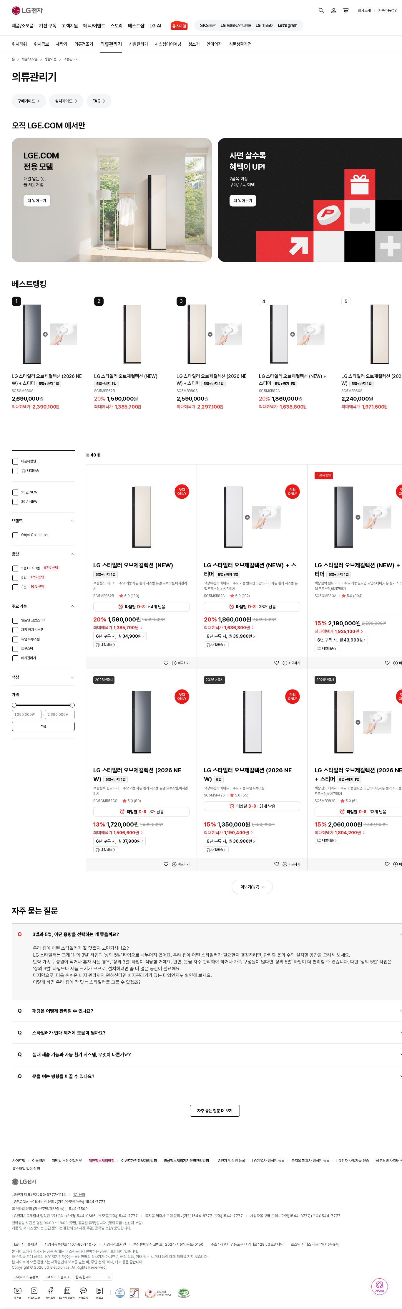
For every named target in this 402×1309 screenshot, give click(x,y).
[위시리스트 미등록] (166, 663)
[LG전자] (27, 10)
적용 (43, 726)
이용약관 (38, 1160)
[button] (50, 354)
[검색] (321, 10)
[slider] (14, 705)
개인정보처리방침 (101, 1160)
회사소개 (364, 10)
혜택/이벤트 (94, 26)
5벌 (23, 578)
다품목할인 (28, 461)
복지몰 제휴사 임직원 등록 (310, 1160)
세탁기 (61, 44)
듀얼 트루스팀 (30, 639)
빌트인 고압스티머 (33, 620)
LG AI (155, 26)
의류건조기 (83, 44)
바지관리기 (28, 658)
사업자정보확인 (114, 1244)
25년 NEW (29, 492)
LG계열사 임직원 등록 (268, 1160)
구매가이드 (26, 101)
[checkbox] (15, 462)
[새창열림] (208, 25)
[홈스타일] (177, 26)
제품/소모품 (23, 26)
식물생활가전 (240, 44)
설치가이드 (63, 101)
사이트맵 (18, 1160)
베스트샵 (136, 26)
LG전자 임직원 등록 (230, 1160)
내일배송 (33, 471)
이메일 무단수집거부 (67, 1160)
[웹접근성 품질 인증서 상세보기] (183, 1293)
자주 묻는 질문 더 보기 (214, 1110)
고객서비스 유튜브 (26, 1277)
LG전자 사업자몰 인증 (352, 1160)
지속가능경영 (388, 10)
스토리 (117, 26)
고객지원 (70, 26)
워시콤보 (41, 44)
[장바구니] (346, 10)
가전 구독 (48, 26)
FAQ (96, 101)
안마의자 (214, 44)
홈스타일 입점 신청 (26, 1168)
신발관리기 (138, 44)
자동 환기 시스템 (32, 630)
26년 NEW (29, 502)
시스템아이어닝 (168, 44)
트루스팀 (27, 649)
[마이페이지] (334, 10)
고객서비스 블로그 (57, 1277)
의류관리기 (111, 44)
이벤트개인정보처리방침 (139, 1160)
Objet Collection (34, 535)
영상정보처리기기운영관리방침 (186, 1160)
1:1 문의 (79, 1194)
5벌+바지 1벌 (30, 568)
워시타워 (19, 44)
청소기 (194, 44)
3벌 (23, 587)
